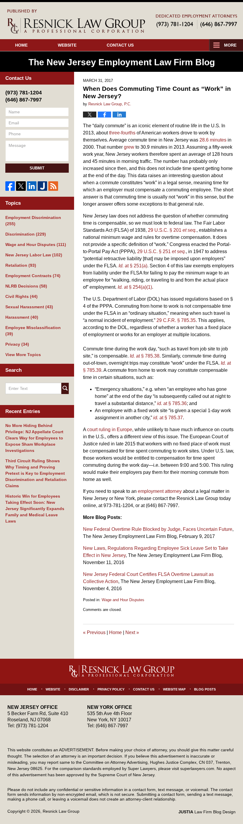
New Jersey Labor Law (33, 255)
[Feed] (53, 186)
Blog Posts (205, 689)
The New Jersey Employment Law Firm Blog (76, 21)
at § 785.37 (168, 417)
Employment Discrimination (33, 220)
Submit (37, 168)
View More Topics (23, 354)
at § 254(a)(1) (135, 287)
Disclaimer (79, 689)
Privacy (17, 344)
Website (67, 45)
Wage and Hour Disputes (123, 600)
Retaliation (20, 265)
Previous (94, 632)
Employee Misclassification (33, 330)
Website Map (174, 689)
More (230, 45)
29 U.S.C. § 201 (172, 230)
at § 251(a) (133, 265)
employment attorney (160, 491)
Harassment (21, 317)
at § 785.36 (172, 403)
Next (132, 632)
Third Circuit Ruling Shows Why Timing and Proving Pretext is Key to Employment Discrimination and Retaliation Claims (36, 473)
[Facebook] (10, 186)
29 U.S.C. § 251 (161, 251)
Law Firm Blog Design (207, 811)
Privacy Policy (110, 689)
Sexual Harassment (29, 306)
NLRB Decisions (26, 286)
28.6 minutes (212, 139)
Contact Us (120, 45)
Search (65, 388)
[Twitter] (20, 186)
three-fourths (122, 132)
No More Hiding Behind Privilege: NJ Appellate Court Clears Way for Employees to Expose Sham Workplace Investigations (34, 438)
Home (21, 45)
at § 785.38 (144, 355)
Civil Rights (21, 296)
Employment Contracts (32, 275)
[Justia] (42, 186)
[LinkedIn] (31, 186)
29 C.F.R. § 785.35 (176, 320)
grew (129, 147)
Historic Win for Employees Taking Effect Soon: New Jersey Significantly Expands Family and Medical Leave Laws (34, 508)
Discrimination (25, 234)
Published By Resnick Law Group (196, 21)
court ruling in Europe (109, 429)
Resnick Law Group (61, 811)
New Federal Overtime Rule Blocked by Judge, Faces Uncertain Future (157, 529)
